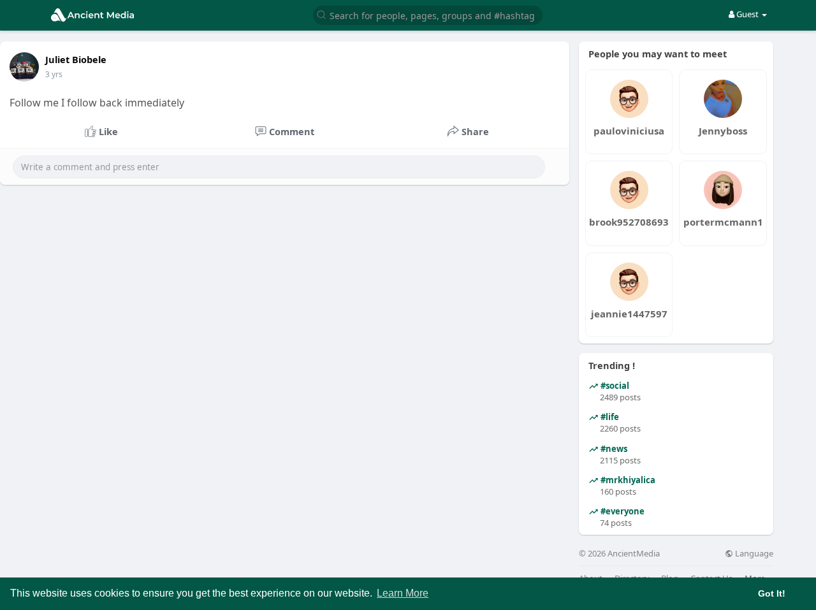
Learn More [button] (402, 593)
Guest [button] (747, 14)
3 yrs (53, 74)
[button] (428, 14)
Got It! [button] (771, 593)
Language (753, 553)
